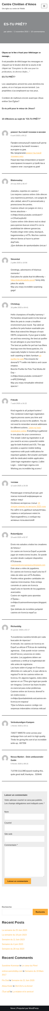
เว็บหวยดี (6, 992)
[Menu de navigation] (44, 6)
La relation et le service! (23, 992)
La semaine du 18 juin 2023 (14, 935)
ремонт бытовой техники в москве (28, 132)
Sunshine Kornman (10, 966)
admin (9, 32)
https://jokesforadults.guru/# (23, 280)
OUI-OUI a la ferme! (24, 986)
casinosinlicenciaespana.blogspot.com (28, 565)
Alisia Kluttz (7, 986)
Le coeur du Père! (30, 966)
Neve (12, 1008)
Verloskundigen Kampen (22, 722)
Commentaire (11, 845)
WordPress (34, 1008)
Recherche (7, 907)
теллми (14, 482)
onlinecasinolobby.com (12, 971)
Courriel (8, 823)
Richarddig (16, 626)
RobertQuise (17, 534)
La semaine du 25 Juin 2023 (14, 930)
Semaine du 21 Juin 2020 (23, 980)
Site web (8, 834)
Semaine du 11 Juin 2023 (13, 939)
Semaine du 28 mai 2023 (13, 949)
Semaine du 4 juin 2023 (12, 944)
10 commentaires (38, 32)
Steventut (15, 259)
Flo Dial (5, 980)
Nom (6, 812)
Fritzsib (14, 400)
